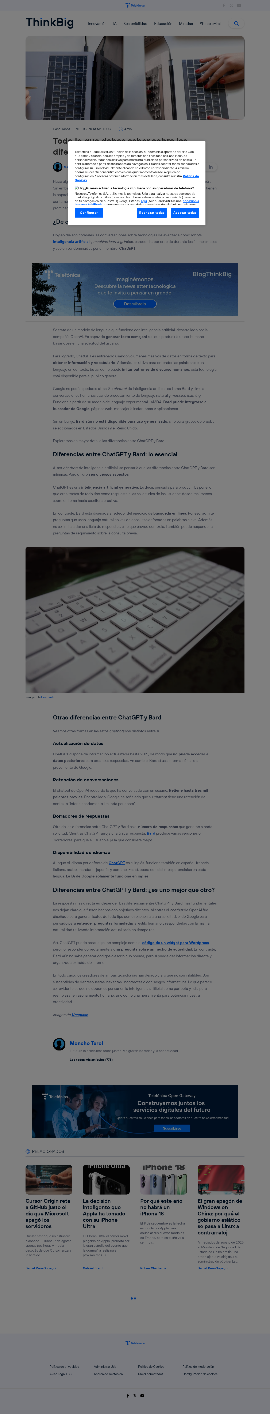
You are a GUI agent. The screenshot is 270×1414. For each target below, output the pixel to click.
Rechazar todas (151, 213)
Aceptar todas (185, 213)
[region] (136, 183)
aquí (144, 201)
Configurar (89, 213)
